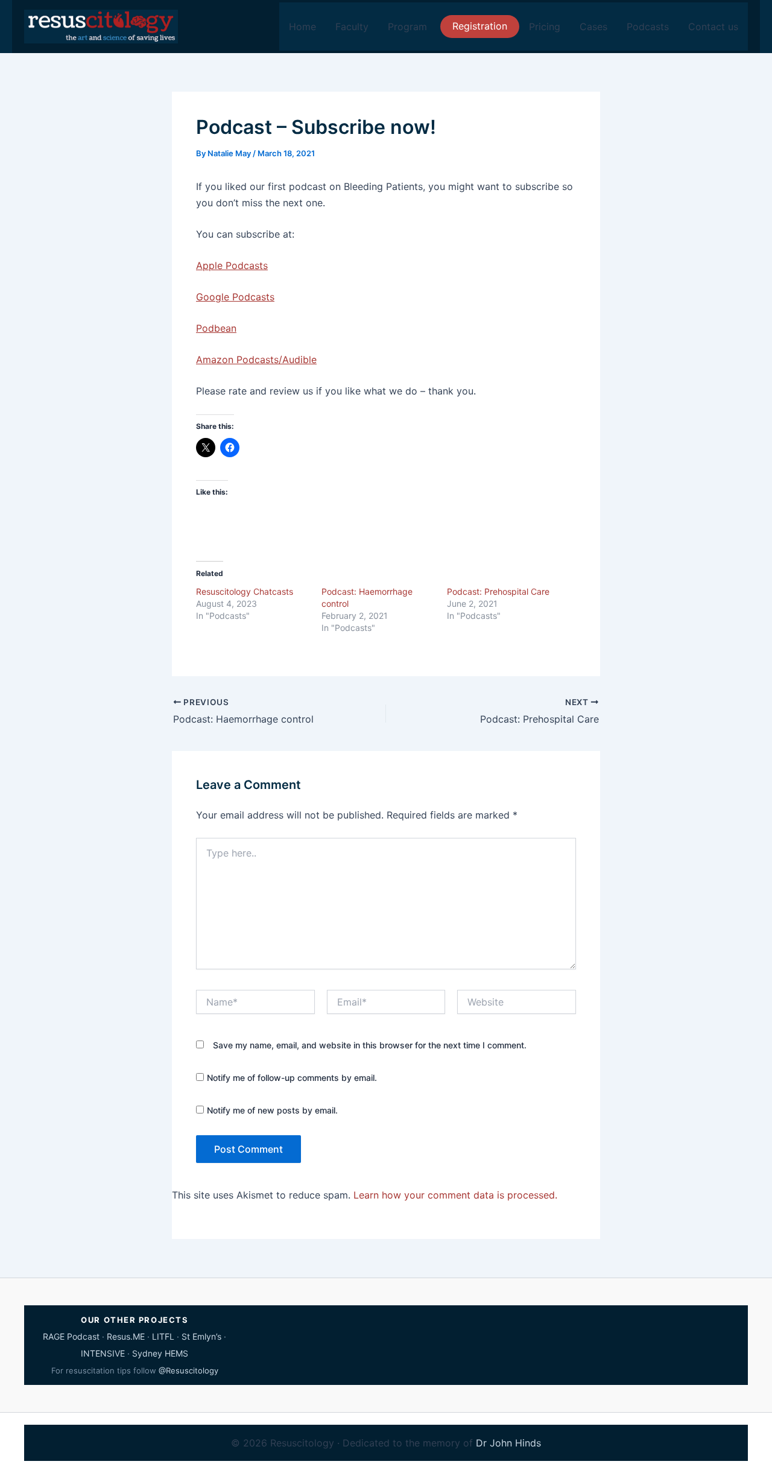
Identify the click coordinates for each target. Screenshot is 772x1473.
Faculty (352, 27)
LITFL (163, 1336)
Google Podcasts (235, 297)
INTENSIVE (103, 1353)
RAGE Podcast (71, 1336)
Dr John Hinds (508, 1443)
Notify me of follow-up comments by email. (292, 1077)
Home (302, 27)
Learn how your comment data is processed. (455, 1195)
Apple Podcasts (232, 265)
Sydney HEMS (160, 1353)
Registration (479, 26)
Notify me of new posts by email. (272, 1110)
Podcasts (648, 27)
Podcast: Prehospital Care (498, 591)
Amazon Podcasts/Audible (256, 359)
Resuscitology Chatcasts (244, 591)
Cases (593, 27)
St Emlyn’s (201, 1336)
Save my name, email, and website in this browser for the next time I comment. (370, 1045)
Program (407, 27)
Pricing (544, 27)
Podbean (216, 328)
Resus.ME (126, 1336)
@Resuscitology (188, 1370)
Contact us (713, 27)
